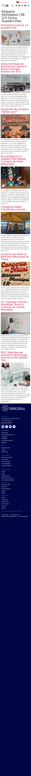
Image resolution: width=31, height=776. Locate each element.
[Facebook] (19, 5)
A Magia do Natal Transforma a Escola (13, 208)
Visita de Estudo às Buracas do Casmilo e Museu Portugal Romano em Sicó (14, 67)
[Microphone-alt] (16, 5)
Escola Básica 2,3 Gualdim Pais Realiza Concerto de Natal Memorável (13, 160)
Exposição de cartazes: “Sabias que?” (15, 110)
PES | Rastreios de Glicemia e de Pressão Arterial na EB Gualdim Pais (14, 356)
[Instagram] (22, 5)
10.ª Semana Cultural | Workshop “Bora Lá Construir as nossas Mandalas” (14, 305)
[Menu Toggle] (7, 5)
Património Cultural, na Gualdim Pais (14, 26)
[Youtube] (25, 5)
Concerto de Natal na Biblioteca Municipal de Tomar (15, 257)
